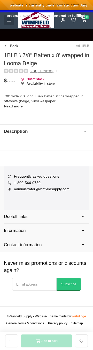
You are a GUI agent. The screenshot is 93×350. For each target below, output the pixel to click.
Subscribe (68, 284)
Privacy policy (57, 323)
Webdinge (79, 316)
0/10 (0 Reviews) (41, 71)
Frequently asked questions (36, 176)
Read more (13, 106)
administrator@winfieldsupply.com (41, 189)
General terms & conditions (25, 323)
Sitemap (77, 323)
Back (14, 46)
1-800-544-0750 (27, 183)
